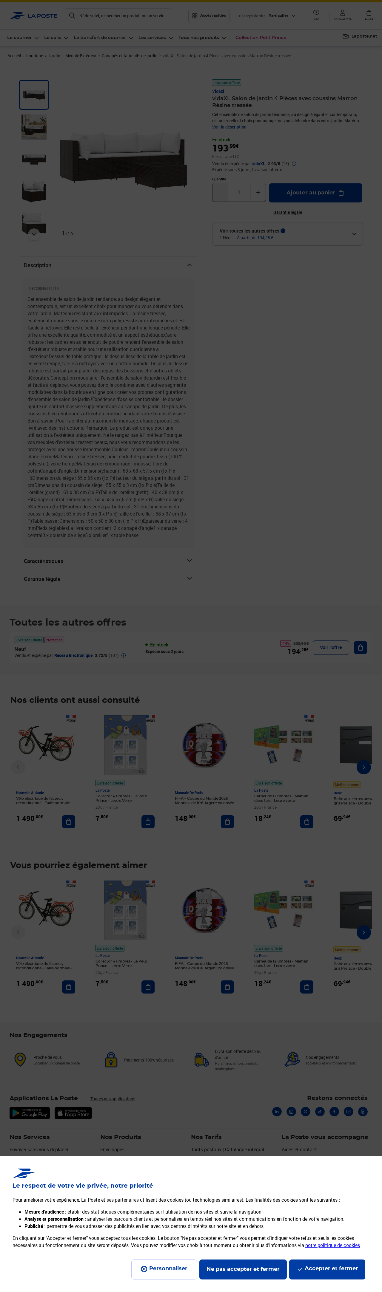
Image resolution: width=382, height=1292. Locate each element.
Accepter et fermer (331, 1268)
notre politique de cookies (332, 1245)
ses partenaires (123, 1200)
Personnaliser (168, 1268)
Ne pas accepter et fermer (243, 1269)
